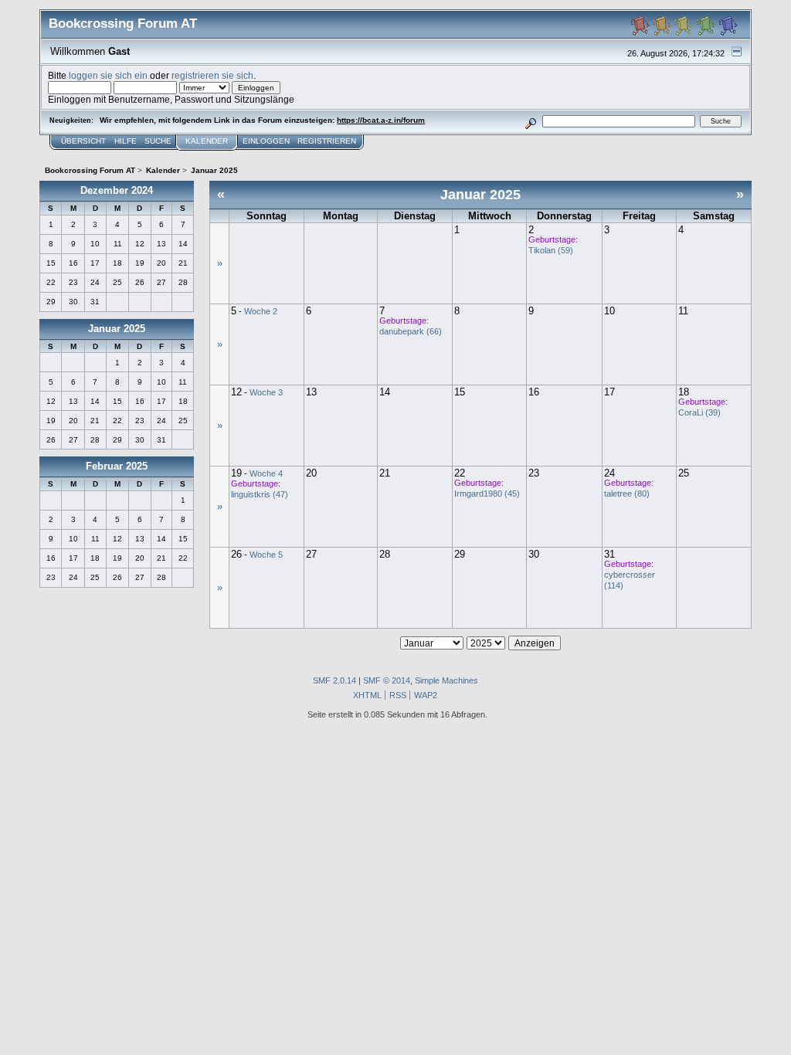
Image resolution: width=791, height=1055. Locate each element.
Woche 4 (266, 473)
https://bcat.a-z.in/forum (381, 120)
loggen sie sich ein (108, 75)
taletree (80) (627, 493)
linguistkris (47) (259, 494)
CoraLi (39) (699, 412)
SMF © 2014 (386, 680)
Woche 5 (266, 554)
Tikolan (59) (550, 250)
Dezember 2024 (116, 190)
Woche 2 (260, 311)
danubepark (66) (410, 331)
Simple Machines (446, 680)
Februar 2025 (117, 466)
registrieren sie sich (212, 75)
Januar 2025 (116, 328)
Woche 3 (266, 392)
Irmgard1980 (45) (487, 493)
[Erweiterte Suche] (531, 121)
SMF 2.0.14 (334, 680)
